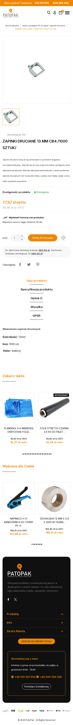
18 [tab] (50, 453)
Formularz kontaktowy (36, 686)
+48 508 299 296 (50, 677)
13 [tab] (42, 453)
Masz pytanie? (26, 3)
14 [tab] (44, 453)
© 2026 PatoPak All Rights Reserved (36, 720)
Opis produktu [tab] (36, 280)
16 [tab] (47, 453)
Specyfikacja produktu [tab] (37, 289)
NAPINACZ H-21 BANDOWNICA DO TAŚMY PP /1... (18, 522)
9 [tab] (35, 453)
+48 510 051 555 (25, 677)
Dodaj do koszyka (42, 237)
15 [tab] (45, 453)
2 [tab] (23, 453)
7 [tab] (32, 453)
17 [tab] (49, 453)
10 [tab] (37, 453)
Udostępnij (20, 264)
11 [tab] (39, 453)
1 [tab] (22, 453)
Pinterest (37, 264)
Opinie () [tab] (36, 298)
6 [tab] (30, 453)
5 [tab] (28, 453)
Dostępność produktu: (17, 192)
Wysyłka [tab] (37, 307)
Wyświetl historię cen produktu (23, 218)
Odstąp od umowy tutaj (36, 641)
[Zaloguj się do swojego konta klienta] (54, 13)
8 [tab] (33, 453)
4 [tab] (27, 453)
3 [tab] (25, 453)
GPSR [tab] (36, 315)
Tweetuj (28, 264)
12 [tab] (40, 453)
